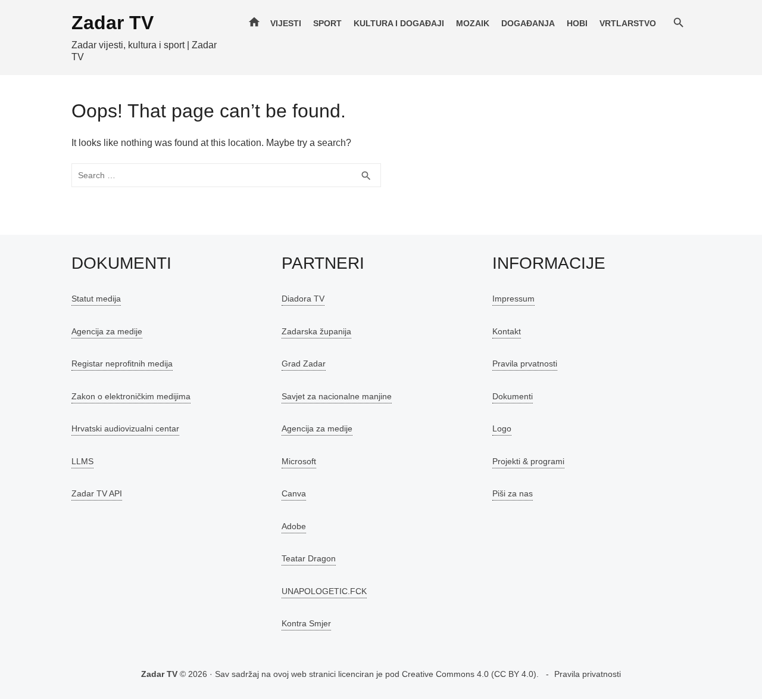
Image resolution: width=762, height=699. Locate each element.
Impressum (513, 298)
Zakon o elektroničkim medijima (130, 396)
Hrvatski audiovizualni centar (125, 428)
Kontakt (506, 331)
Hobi (577, 23)
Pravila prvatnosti (524, 363)
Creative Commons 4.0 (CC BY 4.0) (469, 674)
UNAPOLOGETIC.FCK (324, 591)
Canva (294, 493)
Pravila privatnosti (587, 674)
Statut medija (96, 298)
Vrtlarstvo (627, 23)
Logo (501, 428)
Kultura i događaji (399, 23)
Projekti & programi (528, 461)
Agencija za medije (106, 331)
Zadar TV (112, 22)
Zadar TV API (96, 493)
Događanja (528, 23)
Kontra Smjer (306, 623)
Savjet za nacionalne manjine (337, 396)
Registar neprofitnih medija (122, 363)
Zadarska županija (316, 331)
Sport (327, 23)
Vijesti (285, 23)
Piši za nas (512, 493)
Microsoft (299, 461)
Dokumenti (512, 396)
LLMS (82, 461)
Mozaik (472, 23)
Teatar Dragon (309, 558)
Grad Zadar (304, 363)
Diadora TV (303, 298)
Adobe (294, 526)
